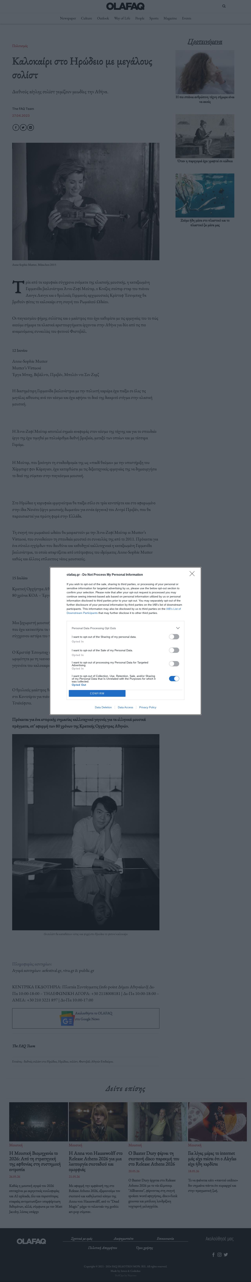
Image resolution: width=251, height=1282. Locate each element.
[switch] (174, 636)
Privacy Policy (147, 707)
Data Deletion (103, 707)
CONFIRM (97, 693)
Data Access (125, 707)
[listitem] (125, 628)
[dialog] (125, 641)
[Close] (193, 575)
